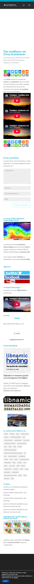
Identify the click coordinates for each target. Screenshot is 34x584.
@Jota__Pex (20, 324)
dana (14, 446)
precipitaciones (8, 469)
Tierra (25, 475)
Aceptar (5, 581)
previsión (16, 469)
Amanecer (21, 60)
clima (5, 446)
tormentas (6, 478)
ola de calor (12, 466)
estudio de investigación (10, 450)
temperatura (7, 472)
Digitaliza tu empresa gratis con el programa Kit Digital (15, 376)
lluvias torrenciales (24, 459)
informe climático (12, 456)
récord (21, 469)
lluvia (11, 459)
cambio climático (8, 440)
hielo (5, 456)
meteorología (7, 462)
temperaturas (15, 472)
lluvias (16, 459)
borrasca (6, 437)
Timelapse (6, 62)
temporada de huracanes (10, 475)
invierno (6, 459)
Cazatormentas (10, 57)
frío (25, 453)
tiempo (20, 475)
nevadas (19, 462)
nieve (24, 462)
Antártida (12, 434)
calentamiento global (15, 437)
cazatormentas (17, 440)
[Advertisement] (17, 32)
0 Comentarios (14, 62)
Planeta (23, 466)
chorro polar (26, 440)
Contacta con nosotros (12, 391)
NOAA (5, 466)
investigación (22, 456)
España (20, 446)
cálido (10, 446)
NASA (14, 462)
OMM (18, 466)
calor (23, 437)
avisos (17, 434)
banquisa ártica (25, 434)
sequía (26, 469)
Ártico (12, 478)
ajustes (16, 577)
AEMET (6, 434)
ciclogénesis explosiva (9, 443)
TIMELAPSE (21, 290)
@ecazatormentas (9, 324)
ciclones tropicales (21, 443)
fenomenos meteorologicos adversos (13, 453)
